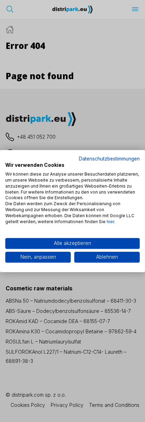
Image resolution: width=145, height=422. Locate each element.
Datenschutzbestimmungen (109, 159)
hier (110, 221)
